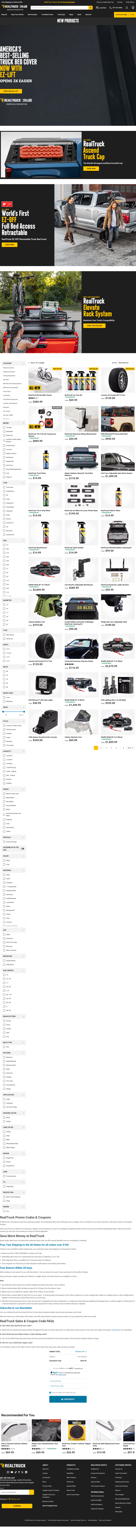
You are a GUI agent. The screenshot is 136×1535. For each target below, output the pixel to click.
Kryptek (8, 1077)
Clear (8, 1136)
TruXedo (9, 427)
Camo (8, 879)
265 (7, 557)
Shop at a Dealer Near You (105, 2)
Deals (79, 14)
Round (8, 519)
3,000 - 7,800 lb (11, 771)
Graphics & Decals (9, 372)
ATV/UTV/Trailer (11, 942)
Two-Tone (9, 1081)
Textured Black (11, 805)
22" (7, 624)
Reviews (93, 1477)
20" (7, 620)
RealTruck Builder (69, 2)
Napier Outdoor (11, 453)
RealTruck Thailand (97, 1509)
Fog (7, 1036)
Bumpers (6, 407)
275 (7, 553)
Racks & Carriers (8, 368)
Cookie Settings (92, 1520)
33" (7, 576)
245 (7, 561)
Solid (7, 1069)
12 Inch (8, 653)
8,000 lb (8, 779)
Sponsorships (95, 1482)
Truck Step (9, 487)
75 (7, 675)
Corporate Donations (98, 1473)
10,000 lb (9, 756)
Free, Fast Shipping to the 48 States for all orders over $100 (34, 1244)
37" (7, 568)
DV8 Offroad (10, 445)
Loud (8, 697)
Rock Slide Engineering (13, 469)
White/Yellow (10, 1147)
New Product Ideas (73, 1494)
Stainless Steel (11, 890)
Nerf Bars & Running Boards (12, 383)
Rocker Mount (11, 960)
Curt (7, 473)
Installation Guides (73, 1469)
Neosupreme (10, 910)
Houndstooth (10, 1085)
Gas (7, 1211)
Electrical (9, 531)
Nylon (8, 906)
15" (7, 605)
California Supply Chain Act (78, 1520)
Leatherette (10, 902)
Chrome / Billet (8, 415)
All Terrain (9, 639)
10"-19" (8, 979)
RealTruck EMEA (96, 1500)
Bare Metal (9, 801)
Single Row (9, 503)
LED (7, 1047)
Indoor (8, 737)
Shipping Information (122, 1482)
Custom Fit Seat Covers (14, 725)
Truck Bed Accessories (10, 399)
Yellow (8, 831)
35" (7, 572)
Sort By (114, 363)
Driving (8, 1021)
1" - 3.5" (8, 596)
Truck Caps (61, 14)
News (44, 1482)
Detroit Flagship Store (49, 1506)
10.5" (8, 649)
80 (7, 671)
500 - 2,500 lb (10, 775)
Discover (88, 14)
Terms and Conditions (105, 1520)
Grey (7, 823)
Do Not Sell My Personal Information (58, 1520)
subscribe (115, 1330)
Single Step (9, 1186)
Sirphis (8, 1089)
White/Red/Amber (12, 1143)
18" (7, 616)
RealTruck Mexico (96, 1504)
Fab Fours (9, 465)
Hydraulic (9, 511)
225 (7, 588)
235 (7, 565)
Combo (8, 1029)
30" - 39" (9, 994)
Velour (8, 914)
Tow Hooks (10, 745)
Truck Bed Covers (47, 14)
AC (7, 527)
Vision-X (9, 477)
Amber (8, 1121)
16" (7, 608)
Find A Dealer (119, 1494)
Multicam (9, 1057)
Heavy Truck (71, 1490)
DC (7, 495)
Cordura (9, 922)
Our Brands (46, 1477)
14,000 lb (9, 763)
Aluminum (9, 894)
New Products (32, 14)
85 (7, 687)
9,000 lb (8, 783)
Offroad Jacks (11, 729)
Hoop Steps (10, 507)
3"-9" (7, 991)
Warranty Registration (122, 1499)
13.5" (8, 661)
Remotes (9, 741)
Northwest (9, 457)
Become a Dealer (47, 1501)
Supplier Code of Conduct (50, 1490)
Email (2, 1488)
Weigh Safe (10, 461)
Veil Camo (9, 1073)
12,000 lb (9, 759)
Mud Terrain (10, 635)
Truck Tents (7, 391)
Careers (45, 1473)
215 (7, 592)
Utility (8, 934)
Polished (9, 819)
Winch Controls (11, 950)
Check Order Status (121, 1486)
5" (7, 1006)
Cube (8, 499)
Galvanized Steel (11, 926)
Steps (71, 14)
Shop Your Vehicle (17, 14)
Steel (7, 875)
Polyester (9, 882)
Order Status (130, 2)
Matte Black (10, 797)
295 (7, 584)
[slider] (3, 712)
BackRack (9, 431)
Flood (8, 1025)
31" (7, 545)
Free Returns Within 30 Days (16, 1267)
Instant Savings (11, 842)
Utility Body (10, 964)
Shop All (4, 14)
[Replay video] (78, 174)
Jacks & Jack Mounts (10, 403)
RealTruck (6, 419)
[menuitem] (4, 14)
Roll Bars (6, 379)
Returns (117, 1490)
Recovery (9, 946)
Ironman (9, 449)
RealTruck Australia (97, 1496)
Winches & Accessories (10, 387)
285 (7, 549)
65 (7, 683)
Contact (120, 2)
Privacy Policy (47, 1486)
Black (8, 809)
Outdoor (9, 733)
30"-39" (8, 998)
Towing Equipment (9, 375)
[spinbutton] (6, 715)
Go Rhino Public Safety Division (13, 440)
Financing (118, 1477)
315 (7, 580)
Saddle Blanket (11, 898)
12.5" (8, 657)
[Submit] (31, 1492)
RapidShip (70, 1473)
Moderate (9, 701)
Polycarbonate (11, 1176)
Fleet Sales (118, 1511)
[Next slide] (132, 1437)
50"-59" (8, 1010)
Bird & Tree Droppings (13, 1197)
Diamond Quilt (11, 1065)
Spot (7, 1032)
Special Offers (71, 1486)
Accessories (10, 534)
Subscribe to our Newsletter (16, 1307)
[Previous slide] (3, 1437)
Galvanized (10, 827)
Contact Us (119, 1469)
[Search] (90, 8)
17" (7, 612)
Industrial (9, 938)
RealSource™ (95, 1469)
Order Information (121, 1473)
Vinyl (7, 918)
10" (7, 975)
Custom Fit (9, 523)
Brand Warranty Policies (123, 1503)
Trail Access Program (98, 1486)
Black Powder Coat (12, 793)
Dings (8, 1201)
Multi (8, 1139)
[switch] (13, 848)
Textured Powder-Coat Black (13, 814)
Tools (8, 515)
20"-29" (8, 987)
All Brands (70, 1482)
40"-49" (8, 1002)
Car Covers (6, 411)
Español (117, 1507)
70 (7, 679)
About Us (45, 1469)
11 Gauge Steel (11, 886)
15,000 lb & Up (11, 767)
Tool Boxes (6, 395)
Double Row (10, 491)
